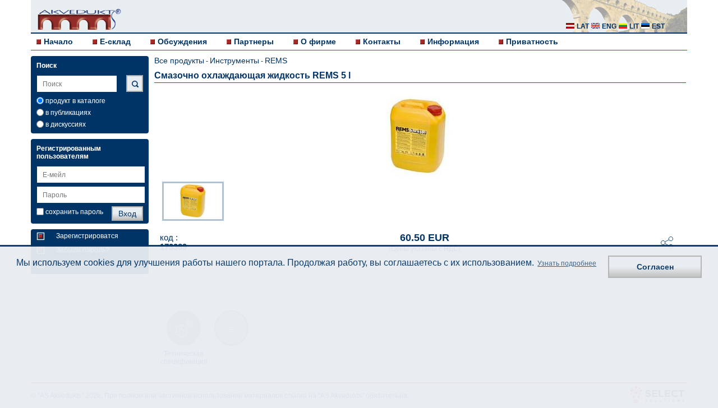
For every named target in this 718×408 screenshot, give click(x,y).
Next (679, 200)
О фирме (318, 41)
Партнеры (254, 41)
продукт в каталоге (75, 101)
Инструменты (234, 60)
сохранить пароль (74, 212)
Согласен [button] (655, 266)
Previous (156, 200)
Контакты (382, 41)
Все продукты (179, 60)
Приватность (532, 41)
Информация (453, 41)
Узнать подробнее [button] (566, 263)
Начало (58, 41)
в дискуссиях (65, 124)
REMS (276, 60)
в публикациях (68, 113)
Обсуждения (182, 41)
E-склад (115, 41)
